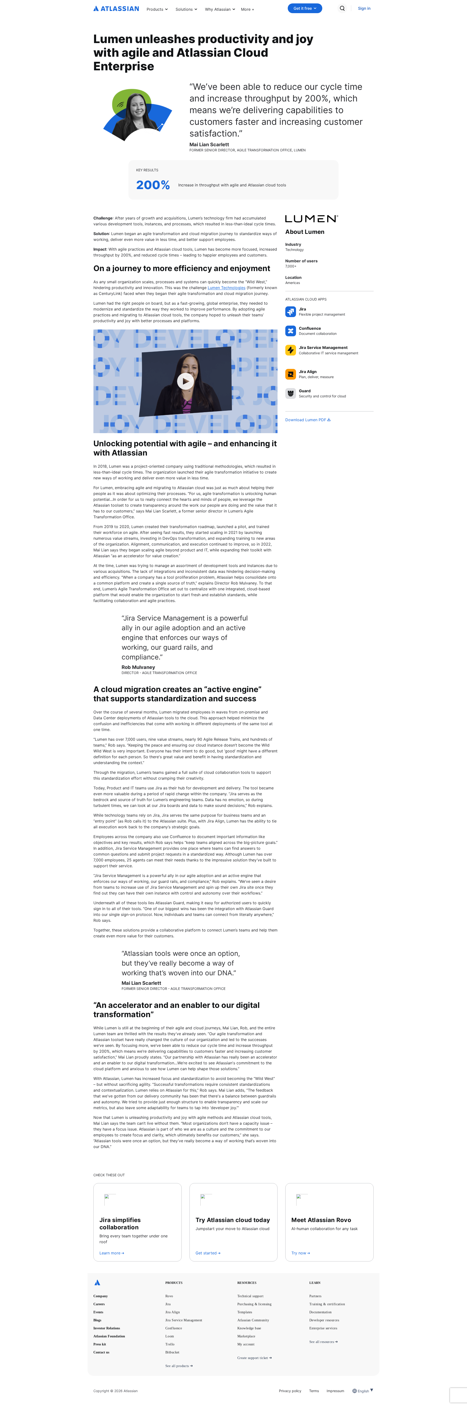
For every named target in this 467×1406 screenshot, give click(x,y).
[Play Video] (185, 381)
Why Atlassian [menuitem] (218, 9)
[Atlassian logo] (116, 8)
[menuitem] (247, 8)
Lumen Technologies (226, 287)
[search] (342, 8)
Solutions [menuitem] (184, 9)
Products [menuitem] (155, 9)
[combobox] (358, 1391)
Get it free (303, 8)
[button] (247, 8)
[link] (364, 8)
